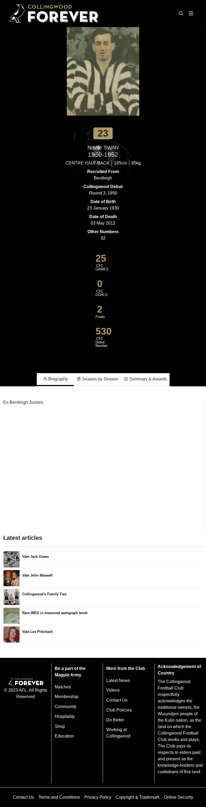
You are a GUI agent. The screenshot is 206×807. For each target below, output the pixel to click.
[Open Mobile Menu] (191, 13)
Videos (113, 690)
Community (65, 706)
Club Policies (119, 710)
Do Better (115, 720)
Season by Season (99, 379)
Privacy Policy (97, 797)
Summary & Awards (147, 379)
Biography (57, 379)
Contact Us (116, 700)
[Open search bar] (180, 13)
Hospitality (65, 716)
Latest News (118, 680)
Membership (66, 696)
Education (64, 736)
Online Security (178, 797)
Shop (60, 726)
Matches (63, 687)
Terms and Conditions (59, 797)
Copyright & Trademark (138, 797)
